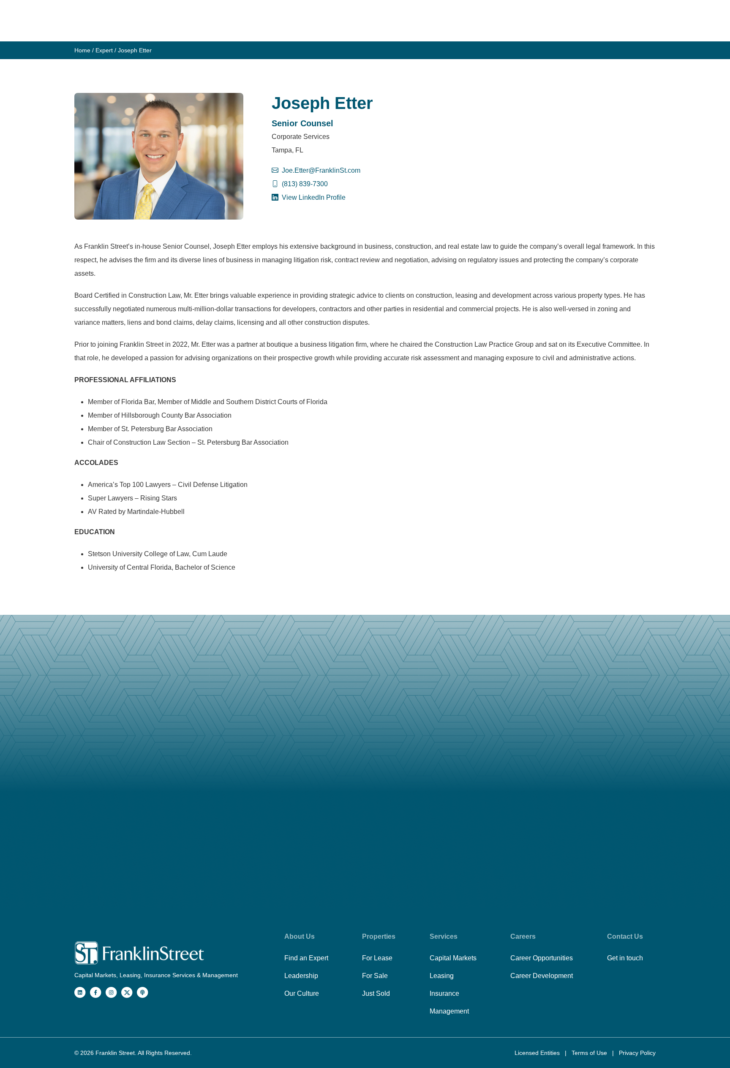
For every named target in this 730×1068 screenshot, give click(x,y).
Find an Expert (306, 958)
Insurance (444, 993)
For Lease (377, 958)
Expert (104, 50)
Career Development (541, 975)
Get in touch (625, 958)
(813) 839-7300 (305, 184)
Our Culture (301, 993)
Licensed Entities (538, 1052)
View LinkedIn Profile (313, 197)
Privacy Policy (637, 1052)
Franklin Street (115, 1052)
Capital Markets (453, 958)
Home (82, 50)
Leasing (442, 975)
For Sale (375, 975)
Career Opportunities (541, 958)
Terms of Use (590, 1052)
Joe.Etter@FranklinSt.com (321, 170)
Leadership (301, 975)
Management (449, 1011)
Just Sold (376, 993)
